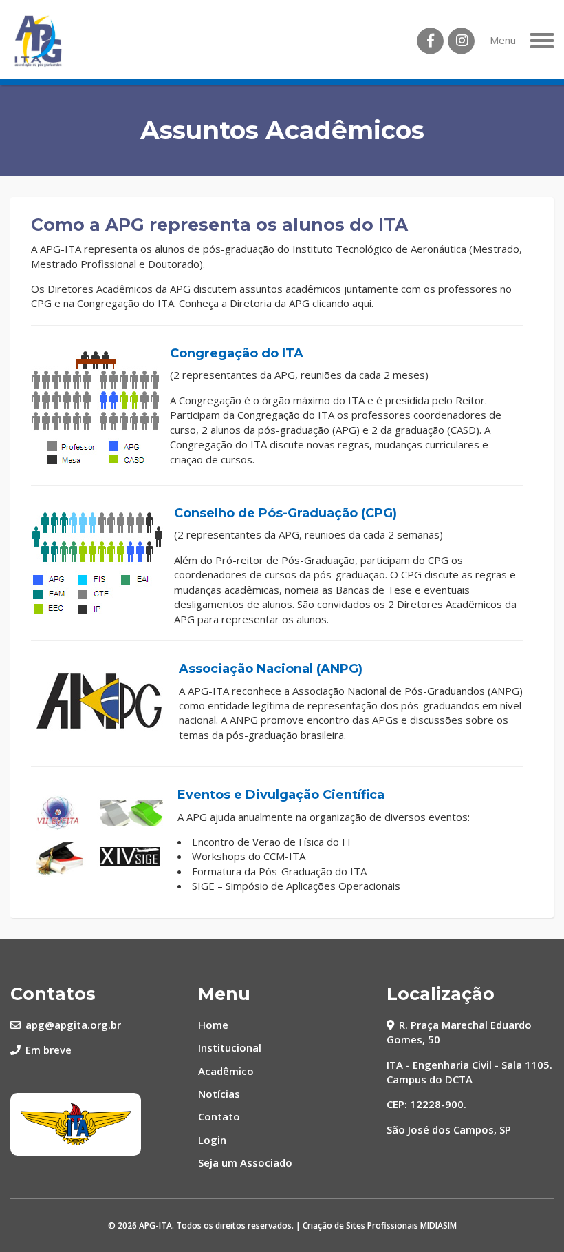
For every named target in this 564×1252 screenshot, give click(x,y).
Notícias (219, 1093)
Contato (219, 1116)
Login (212, 1140)
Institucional (229, 1047)
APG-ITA (155, 1225)
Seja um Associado (245, 1162)
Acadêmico (226, 1071)
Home (213, 1025)
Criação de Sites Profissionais (360, 1225)
